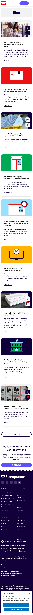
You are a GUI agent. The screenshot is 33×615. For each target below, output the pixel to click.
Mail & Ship (4, 489)
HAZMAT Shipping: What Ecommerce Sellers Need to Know (16, 407)
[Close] (29, 593)
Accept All (16, 604)
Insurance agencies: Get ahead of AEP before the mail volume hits (15, 90)
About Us (19, 536)
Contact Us (20, 510)
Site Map (19, 539)
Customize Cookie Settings (8, 575)
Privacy (3, 567)
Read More (7, 60)
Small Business (21, 500)
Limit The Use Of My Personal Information (11, 573)
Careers (19, 533)
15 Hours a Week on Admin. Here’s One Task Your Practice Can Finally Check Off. (16, 223)
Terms (2, 569)
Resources (4, 517)
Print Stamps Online (6, 501)
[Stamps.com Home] (13, 477)
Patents (3, 564)
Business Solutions (22, 489)
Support (19, 507)
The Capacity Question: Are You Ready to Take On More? (15, 269)
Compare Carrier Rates (7, 498)
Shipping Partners (6, 520)
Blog (2, 526)
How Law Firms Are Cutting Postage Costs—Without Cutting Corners (15, 362)
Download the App (6, 492)
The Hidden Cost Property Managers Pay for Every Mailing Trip (16, 178)
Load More (16, 434)
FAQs (18, 517)
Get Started (24, 3)
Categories (4, 530)
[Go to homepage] (3, 3)
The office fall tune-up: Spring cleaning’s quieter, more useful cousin (14, 44)
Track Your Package (6, 495)
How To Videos (21, 520)
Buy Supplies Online (6, 510)
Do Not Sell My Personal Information (10, 571)
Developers (20, 523)
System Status (21, 526)
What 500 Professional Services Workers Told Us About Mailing (15, 135)
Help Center (20, 514)
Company (19, 530)
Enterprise (19, 492)
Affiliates (3, 523)
